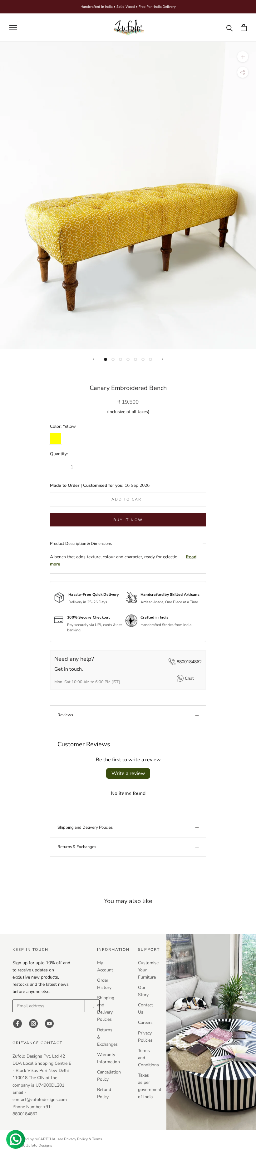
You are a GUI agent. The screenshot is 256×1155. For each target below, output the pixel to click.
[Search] (229, 27)
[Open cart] (244, 27)
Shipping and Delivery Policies (85, 827)
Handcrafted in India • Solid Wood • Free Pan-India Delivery (128, 6)
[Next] (163, 359)
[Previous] (93, 359)
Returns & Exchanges (76, 847)
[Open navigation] (13, 27)
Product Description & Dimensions (81, 543)
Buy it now (128, 519)
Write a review (128, 773)
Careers (145, 1022)
